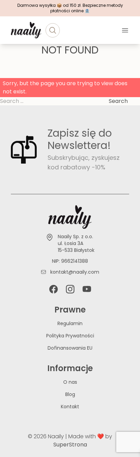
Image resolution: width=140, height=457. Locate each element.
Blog (70, 394)
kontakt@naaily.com (74, 272)
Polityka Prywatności (70, 335)
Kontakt (70, 406)
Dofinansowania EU (70, 348)
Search (118, 101)
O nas (70, 382)
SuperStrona (70, 444)
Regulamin (70, 323)
